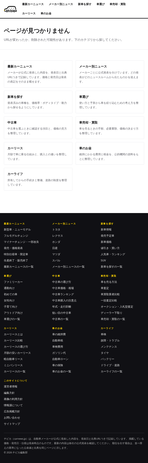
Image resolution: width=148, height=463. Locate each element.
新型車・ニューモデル (17, 229)
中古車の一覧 (60, 319)
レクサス (57, 235)
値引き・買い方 (110, 248)
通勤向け (9, 288)
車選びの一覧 (12, 319)
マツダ (56, 254)
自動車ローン (60, 359)
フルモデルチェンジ (16, 235)
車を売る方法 (109, 282)
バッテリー (107, 359)
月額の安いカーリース (17, 353)
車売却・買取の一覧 (113, 319)
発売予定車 (107, 235)
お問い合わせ (12, 417)
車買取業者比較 (110, 294)
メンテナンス (109, 346)
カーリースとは (13, 334)
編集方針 (9, 393)
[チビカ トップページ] (10, 9)
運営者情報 (10, 386)
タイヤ (105, 353)
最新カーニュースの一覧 (19, 266)
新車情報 (106, 229)
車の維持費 (59, 334)
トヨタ (56, 229)
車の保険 (57, 365)
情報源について (13, 405)
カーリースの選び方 (16, 346)
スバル (56, 260)
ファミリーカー (13, 282)
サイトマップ (12, 423)
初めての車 (10, 294)
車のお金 (46, 13)
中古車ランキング (63, 294)
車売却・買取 (118, 4)
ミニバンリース (13, 365)
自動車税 (57, 340)
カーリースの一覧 (14, 371)
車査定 (105, 288)
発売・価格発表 (13, 248)
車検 (103, 334)
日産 (55, 248)
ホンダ (56, 242)
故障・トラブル (110, 340)
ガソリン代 (59, 353)
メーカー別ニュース (61, 4)
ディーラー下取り (111, 313)
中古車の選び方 (61, 282)
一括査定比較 (109, 300)
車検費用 (57, 346)
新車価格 (106, 242)
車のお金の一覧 (61, 371)
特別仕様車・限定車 (16, 254)
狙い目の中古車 (61, 313)
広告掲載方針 (12, 411)
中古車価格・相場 (63, 288)
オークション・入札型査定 (117, 306)
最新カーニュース (33, 4)
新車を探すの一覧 (111, 266)
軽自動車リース (13, 359)
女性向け (9, 300)
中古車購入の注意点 (64, 300)
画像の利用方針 (13, 399)
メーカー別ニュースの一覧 (68, 266)
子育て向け (10, 306)
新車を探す (85, 4)
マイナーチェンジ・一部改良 (21, 242)
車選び (101, 4)
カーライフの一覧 (111, 371)
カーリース (29, 13)
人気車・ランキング (113, 254)
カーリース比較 (13, 340)
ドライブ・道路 (110, 365)
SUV (103, 260)
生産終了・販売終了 (16, 260)
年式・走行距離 (61, 306)
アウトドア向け (13, 313)
